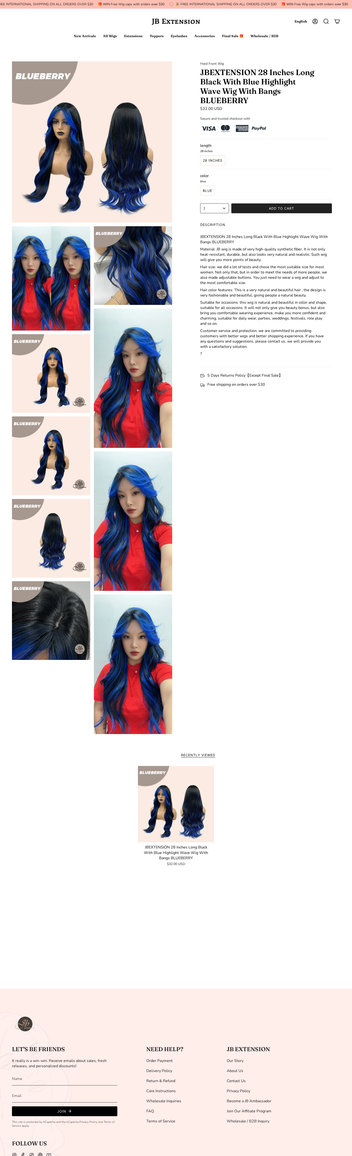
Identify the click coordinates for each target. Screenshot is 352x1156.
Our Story (235, 1060)
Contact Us (236, 1081)
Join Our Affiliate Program (249, 1111)
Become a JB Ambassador (249, 1101)
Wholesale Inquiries (163, 1101)
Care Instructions (161, 1091)
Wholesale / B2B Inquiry (248, 1121)
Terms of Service (160, 1121)
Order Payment (159, 1060)
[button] (326, 21)
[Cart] (337, 21)
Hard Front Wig (212, 63)
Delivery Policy (159, 1070)
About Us (235, 1070)
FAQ (150, 1111)
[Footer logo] (25, 1024)
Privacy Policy (88, 1122)
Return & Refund (160, 1081)
